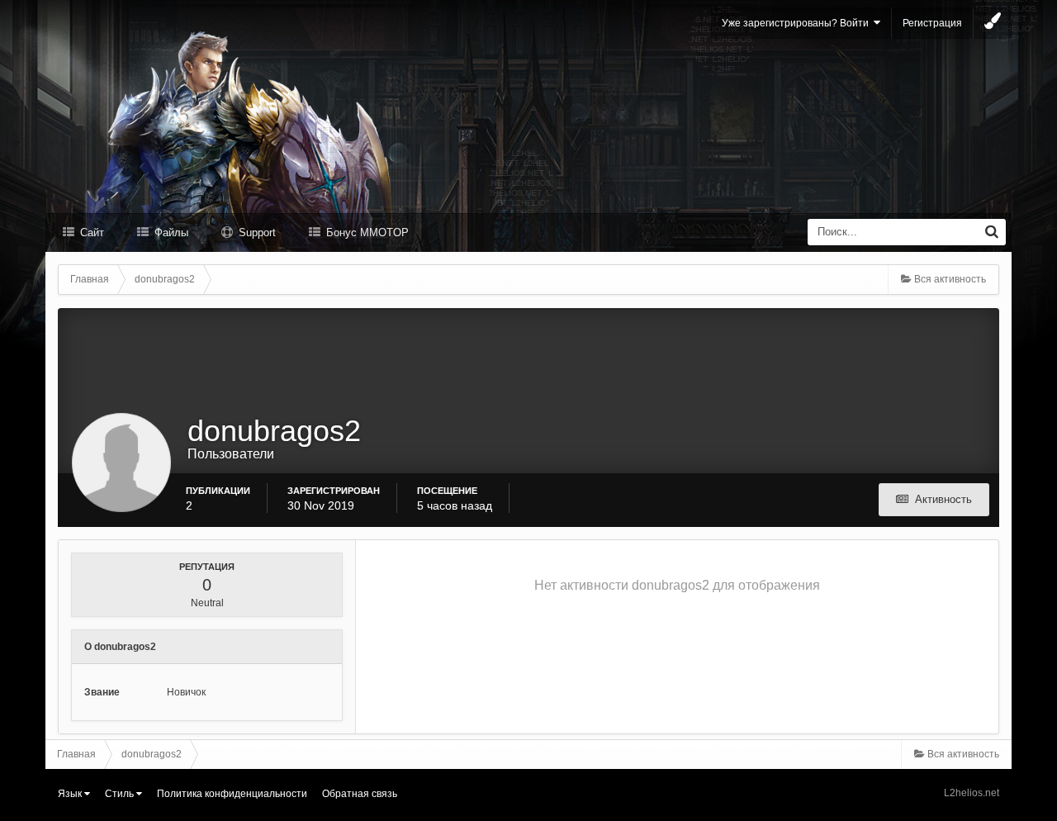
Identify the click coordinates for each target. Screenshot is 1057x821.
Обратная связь (359, 794)
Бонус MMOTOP (366, 232)
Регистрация (932, 23)
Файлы (169, 232)
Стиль (120, 794)
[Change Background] (993, 23)
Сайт (90, 232)
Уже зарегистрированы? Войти (798, 23)
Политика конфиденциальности (232, 794)
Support (255, 232)
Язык (71, 794)
